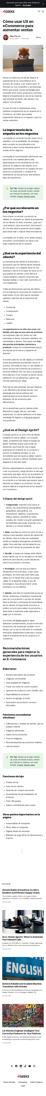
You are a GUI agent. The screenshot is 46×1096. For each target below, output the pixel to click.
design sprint (21, 620)
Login (23, 1086)
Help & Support (36, 1082)
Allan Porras (15, 36)
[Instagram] (34, 1066)
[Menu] (43, 11)
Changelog (22, 1082)
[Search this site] (39, 11)
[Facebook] (16, 1066)
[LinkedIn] (21, 1066)
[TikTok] (25, 1066)
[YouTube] (30, 1066)
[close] (43, 4)
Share (38, 37)
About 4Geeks (9, 1082)
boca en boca (32, 417)
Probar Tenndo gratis (26, 196)
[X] (12, 1066)
